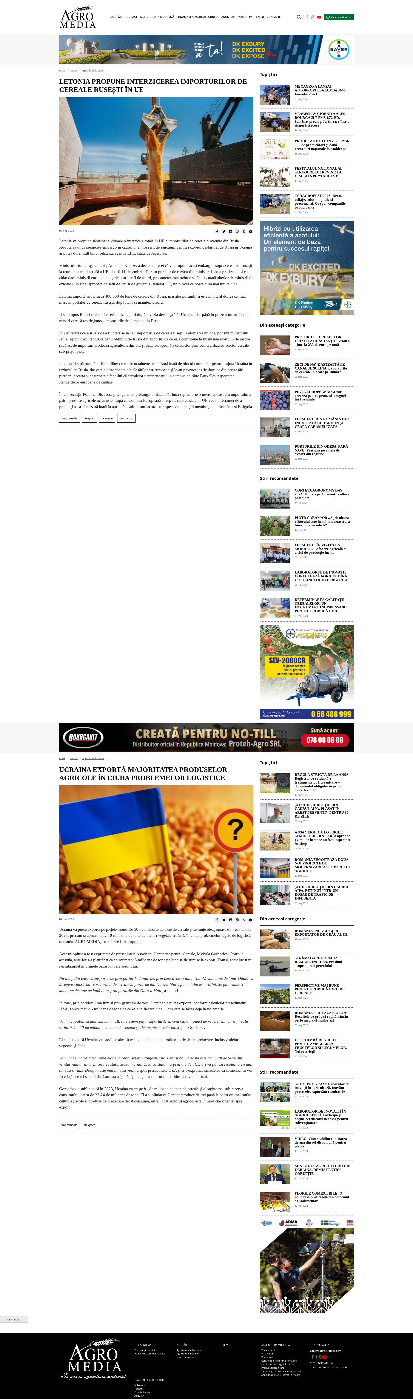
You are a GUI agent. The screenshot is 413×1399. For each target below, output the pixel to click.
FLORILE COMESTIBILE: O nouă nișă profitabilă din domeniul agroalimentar (322, 1197)
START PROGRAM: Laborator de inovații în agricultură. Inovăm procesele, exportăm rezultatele (322, 1088)
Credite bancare (143, 1392)
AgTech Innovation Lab (338, 17)
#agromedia (69, 418)
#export (89, 418)
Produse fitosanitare (272, 1367)
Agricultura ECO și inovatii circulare (280, 1374)
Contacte (274, 17)
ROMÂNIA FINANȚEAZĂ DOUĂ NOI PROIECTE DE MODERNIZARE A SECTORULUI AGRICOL (322, 865)
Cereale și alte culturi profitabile (279, 1360)
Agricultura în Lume (93, 70)
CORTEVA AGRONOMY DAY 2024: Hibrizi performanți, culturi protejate (322, 494)
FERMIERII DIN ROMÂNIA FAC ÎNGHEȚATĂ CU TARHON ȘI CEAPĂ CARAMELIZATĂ (322, 423)
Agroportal (132, 941)
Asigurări (139, 1395)
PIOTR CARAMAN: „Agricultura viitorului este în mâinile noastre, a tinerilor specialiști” (322, 521)
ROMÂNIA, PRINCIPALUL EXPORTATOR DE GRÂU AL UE (321, 933)
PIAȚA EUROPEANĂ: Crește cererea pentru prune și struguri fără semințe (320, 396)
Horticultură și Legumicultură (277, 1364)
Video (242, 17)
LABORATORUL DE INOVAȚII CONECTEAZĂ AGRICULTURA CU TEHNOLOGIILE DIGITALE (321, 576)
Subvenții (139, 1385)
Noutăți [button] (116, 17)
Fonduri (138, 1388)
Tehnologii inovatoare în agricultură (281, 1371)
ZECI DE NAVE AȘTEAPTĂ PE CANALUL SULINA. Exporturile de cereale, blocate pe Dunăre (321, 368)
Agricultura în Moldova (189, 1350)
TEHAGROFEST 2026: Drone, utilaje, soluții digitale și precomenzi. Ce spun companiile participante (320, 201)
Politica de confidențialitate (149, 1353)
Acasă (62, 70)
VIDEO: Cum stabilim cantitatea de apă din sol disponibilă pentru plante (321, 1143)
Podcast (131, 17)
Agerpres (158, 253)
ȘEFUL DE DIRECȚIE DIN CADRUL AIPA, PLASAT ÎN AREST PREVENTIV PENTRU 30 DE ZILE (322, 810)
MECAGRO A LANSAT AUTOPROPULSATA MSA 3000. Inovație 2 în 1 (321, 90)
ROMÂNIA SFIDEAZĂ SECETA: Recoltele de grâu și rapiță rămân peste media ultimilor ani (321, 1017)
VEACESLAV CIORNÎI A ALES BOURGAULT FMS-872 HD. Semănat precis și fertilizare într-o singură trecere (322, 119)
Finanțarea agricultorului (151, 1380)
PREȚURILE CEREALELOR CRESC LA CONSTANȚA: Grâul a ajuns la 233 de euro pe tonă (322, 341)
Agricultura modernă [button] (157, 17)
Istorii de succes (185, 1357)
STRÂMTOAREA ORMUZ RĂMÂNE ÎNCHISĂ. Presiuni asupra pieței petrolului (318, 962)
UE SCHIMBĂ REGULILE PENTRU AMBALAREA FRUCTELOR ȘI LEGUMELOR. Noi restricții (321, 1046)
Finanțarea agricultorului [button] (198, 17)
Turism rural (268, 1350)
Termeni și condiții (144, 1350)
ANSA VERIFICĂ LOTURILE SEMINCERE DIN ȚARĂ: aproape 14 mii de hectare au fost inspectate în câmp (323, 838)
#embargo (126, 418)
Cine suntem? (142, 1344)
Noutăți (74, 70)
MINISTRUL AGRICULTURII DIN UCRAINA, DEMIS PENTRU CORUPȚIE (323, 1170)
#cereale (107, 418)
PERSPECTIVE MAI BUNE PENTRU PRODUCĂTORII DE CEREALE (320, 989)
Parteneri (256, 17)
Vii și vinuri (267, 1353)
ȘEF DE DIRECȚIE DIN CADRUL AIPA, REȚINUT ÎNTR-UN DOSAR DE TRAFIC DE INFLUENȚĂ (322, 892)
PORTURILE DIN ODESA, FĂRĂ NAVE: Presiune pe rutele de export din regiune (321, 450)
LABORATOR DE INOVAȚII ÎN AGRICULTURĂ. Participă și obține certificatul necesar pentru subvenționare (321, 1117)
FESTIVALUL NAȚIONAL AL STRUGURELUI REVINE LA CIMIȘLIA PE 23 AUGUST (318, 172)
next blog (14, 1319)
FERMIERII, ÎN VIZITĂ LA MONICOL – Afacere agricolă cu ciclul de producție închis (321, 549)
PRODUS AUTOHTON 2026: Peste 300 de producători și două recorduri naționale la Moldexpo (322, 145)
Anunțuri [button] (228, 17)
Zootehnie (267, 1357)
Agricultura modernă (275, 1344)
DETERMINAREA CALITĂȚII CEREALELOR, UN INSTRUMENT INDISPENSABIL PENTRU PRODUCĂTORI (321, 605)
